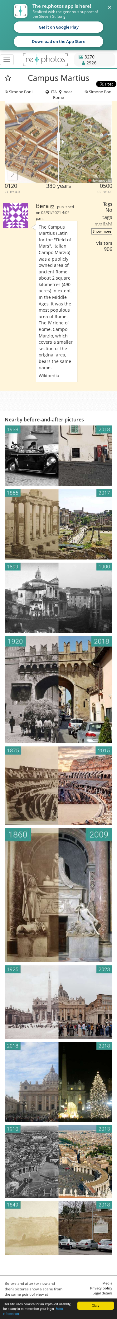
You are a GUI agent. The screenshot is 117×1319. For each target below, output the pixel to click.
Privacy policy (101, 1288)
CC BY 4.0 (12, 192)
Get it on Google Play (59, 27)
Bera (43, 206)
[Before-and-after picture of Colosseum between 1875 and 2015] (58, 785)
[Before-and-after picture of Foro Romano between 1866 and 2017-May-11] (58, 524)
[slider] (58, 141)
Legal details (102, 1293)
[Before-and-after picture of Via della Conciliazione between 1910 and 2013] (58, 1161)
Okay (95, 1305)
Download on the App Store (58, 41)
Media (107, 1283)
